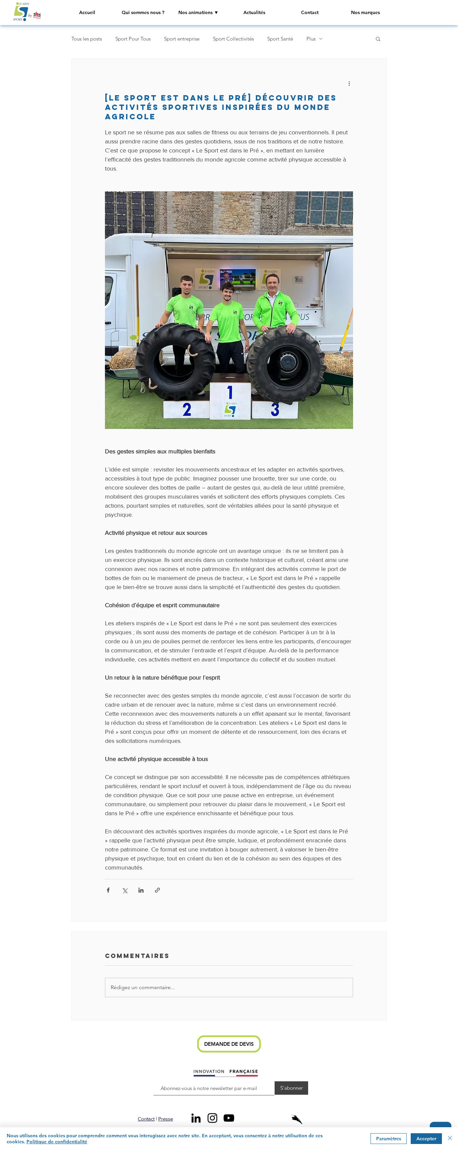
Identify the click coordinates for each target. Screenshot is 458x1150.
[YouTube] (228, 1118)
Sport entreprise (181, 39)
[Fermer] (450, 1139)
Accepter (426, 1139)
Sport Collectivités (233, 39)
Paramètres (388, 1139)
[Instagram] (212, 1118)
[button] (198, 12)
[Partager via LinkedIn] (141, 890)
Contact (146, 1119)
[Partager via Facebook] (108, 890)
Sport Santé (280, 39)
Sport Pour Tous (133, 39)
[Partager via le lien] (157, 890)
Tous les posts (86, 39)
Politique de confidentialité (56, 1142)
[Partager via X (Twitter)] (124, 890)
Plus (311, 39)
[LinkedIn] (196, 1118)
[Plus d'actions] (349, 83)
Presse (165, 1119)
